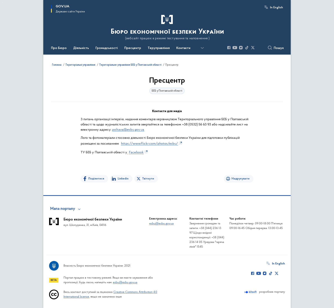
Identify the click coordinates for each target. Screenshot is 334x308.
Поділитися (96, 178)
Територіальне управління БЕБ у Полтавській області (130, 65)
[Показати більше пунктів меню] (202, 48)
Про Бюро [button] (59, 48)
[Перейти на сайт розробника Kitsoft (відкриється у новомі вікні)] (251, 292)
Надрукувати (241, 178)
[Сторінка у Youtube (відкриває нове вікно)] (235, 47)
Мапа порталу (62, 209)
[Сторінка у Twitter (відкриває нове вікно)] (252, 47)
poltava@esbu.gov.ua (128, 130)
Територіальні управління (80, 65)
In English (276, 7)
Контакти (183, 48)
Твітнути (148, 178)
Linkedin (123, 178)
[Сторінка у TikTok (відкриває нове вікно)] (247, 47)
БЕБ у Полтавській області (167, 90)
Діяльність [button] (81, 48)
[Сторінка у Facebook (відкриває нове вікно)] (229, 47)
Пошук (279, 48)
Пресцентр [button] (132, 48)
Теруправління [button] (159, 48)
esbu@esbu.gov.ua (161, 223)
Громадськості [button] (106, 48)
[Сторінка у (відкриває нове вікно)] (258, 47)
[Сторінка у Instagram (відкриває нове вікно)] (241, 47)
